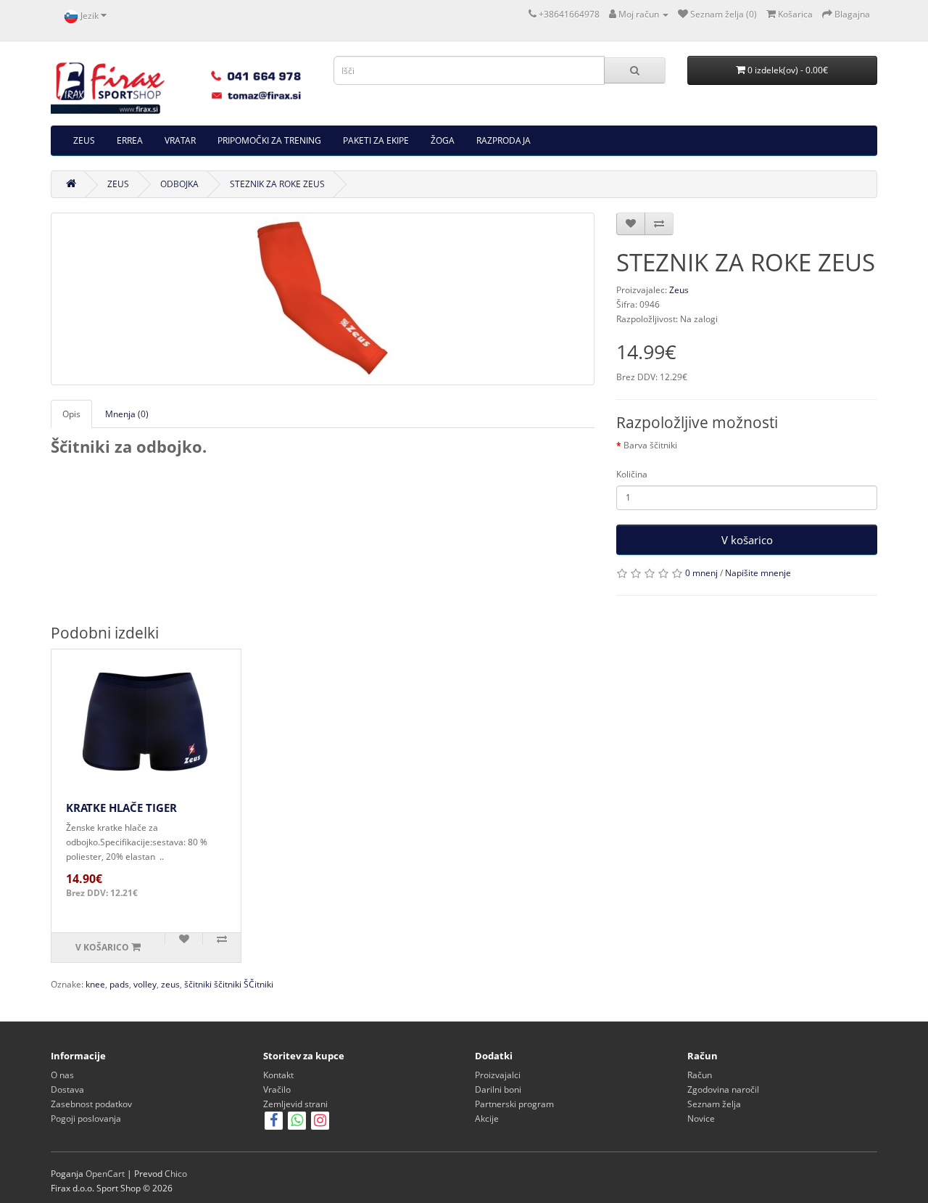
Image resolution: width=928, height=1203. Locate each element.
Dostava (67, 1089)
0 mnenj (701, 573)
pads (119, 984)
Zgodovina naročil (723, 1089)
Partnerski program (514, 1104)
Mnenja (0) (127, 414)
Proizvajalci (498, 1075)
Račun (699, 1075)
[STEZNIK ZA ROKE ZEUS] (322, 299)
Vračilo (277, 1089)
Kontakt (278, 1075)
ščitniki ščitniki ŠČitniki (228, 984)
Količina (631, 474)
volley (145, 984)
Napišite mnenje (758, 573)
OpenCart (105, 1173)
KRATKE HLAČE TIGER (121, 807)
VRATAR (180, 140)
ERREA (130, 140)
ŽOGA (443, 140)
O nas (62, 1075)
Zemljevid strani (295, 1104)
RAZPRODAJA (503, 140)
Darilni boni (498, 1089)
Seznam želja (714, 1104)
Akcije (487, 1118)
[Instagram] (320, 1122)
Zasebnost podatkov (91, 1104)
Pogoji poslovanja (86, 1118)
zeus (170, 984)
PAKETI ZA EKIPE (376, 140)
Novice (701, 1118)
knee (95, 984)
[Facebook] (273, 1122)
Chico (176, 1173)
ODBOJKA (179, 184)
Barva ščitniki (650, 445)
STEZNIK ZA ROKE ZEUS (277, 184)
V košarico (747, 540)
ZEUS (84, 140)
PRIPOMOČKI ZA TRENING (269, 140)
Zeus (679, 290)
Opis (71, 414)
